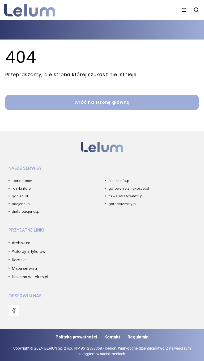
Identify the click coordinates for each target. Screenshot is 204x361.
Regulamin (138, 337)
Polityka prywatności (76, 337)
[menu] (184, 10)
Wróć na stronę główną (102, 102)
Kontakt (112, 337)
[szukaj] (196, 10)
